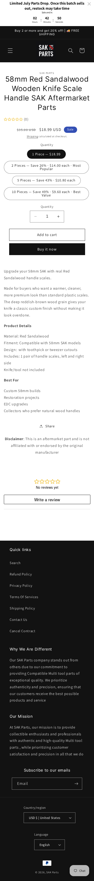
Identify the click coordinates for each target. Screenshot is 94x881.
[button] (10, 50)
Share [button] (49, 426)
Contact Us (18, 619)
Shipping (32, 136)
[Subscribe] (76, 783)
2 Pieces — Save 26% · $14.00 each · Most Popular (46, 167)
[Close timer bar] (89, 4)
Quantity (47, 206)
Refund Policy (21, 574)
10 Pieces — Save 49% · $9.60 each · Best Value (46, 193)
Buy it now (47, 249)
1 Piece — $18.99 (46, 154)
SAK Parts (52, 872)
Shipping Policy (22, 608)
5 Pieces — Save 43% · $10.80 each (46, 180)
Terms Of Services (24, 596)
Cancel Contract (22, 631)
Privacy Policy (21, 585)
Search (15, 562)
